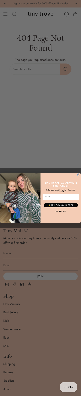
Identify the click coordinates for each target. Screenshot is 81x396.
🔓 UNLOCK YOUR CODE (61, 205)
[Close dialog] (78, 175)
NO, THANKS (60, 211)
